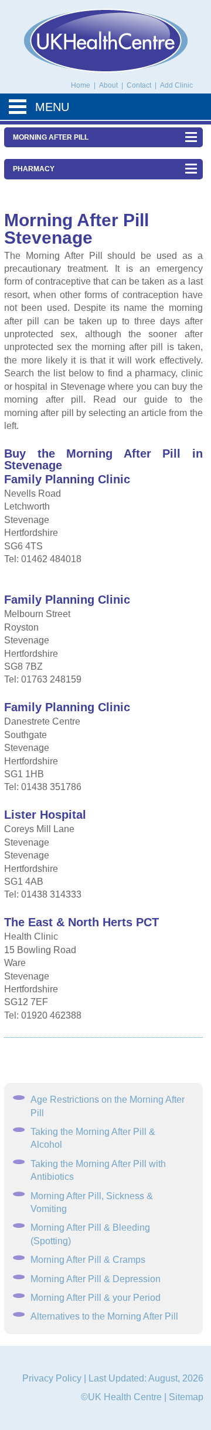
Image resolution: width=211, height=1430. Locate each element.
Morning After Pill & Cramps (87, 1260)
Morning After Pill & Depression (95, 1279)
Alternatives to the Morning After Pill (104, 1316)
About (109, 85)
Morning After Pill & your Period (95, 1298)
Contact (140, 85)
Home (80, 85)
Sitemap (186, 1397)
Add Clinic (176, 85)
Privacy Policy (51, 1378)
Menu (52, 107)
